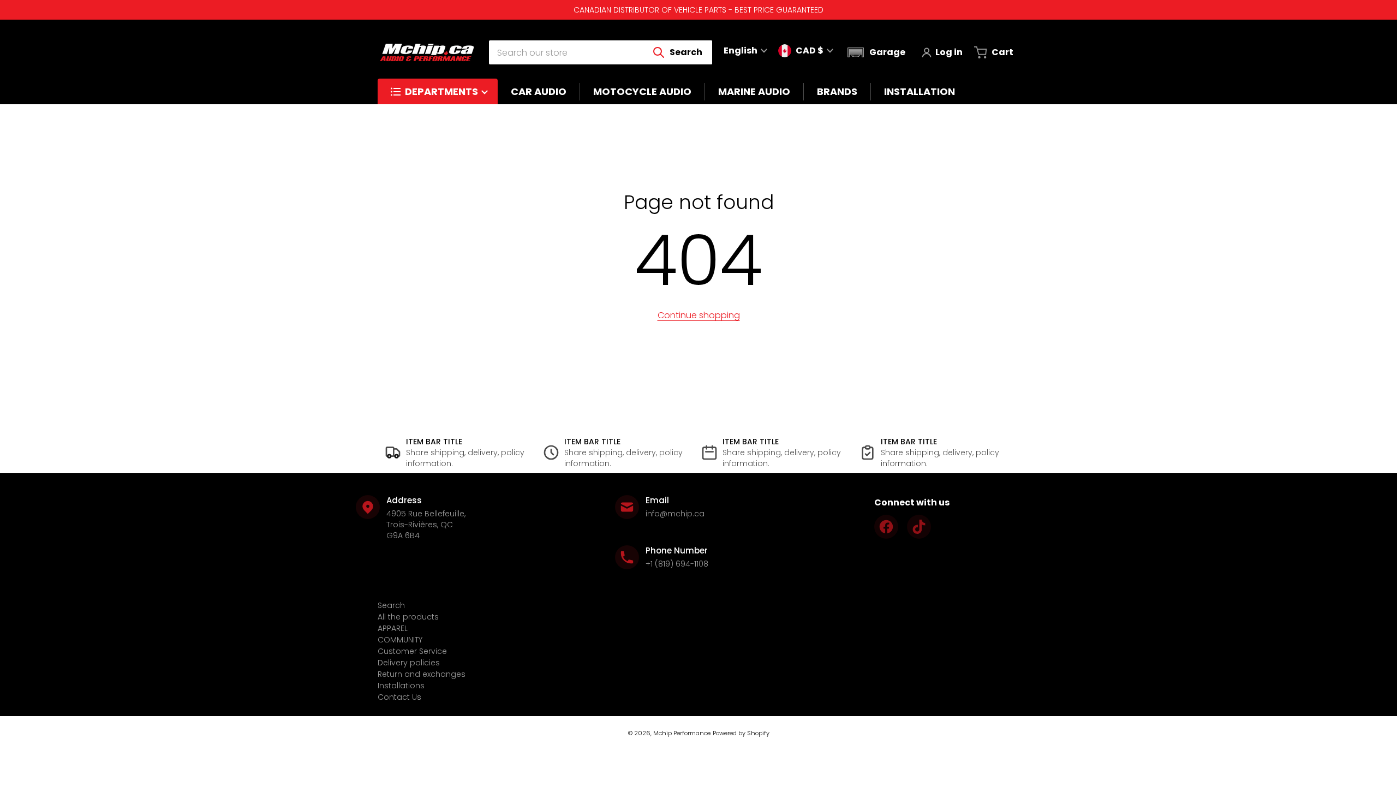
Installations (401, 685)
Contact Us (399, 697)
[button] (875, 52)
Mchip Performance (682, 733)
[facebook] (886, 527)
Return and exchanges (421, 674)
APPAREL (393, 628)
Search (391, 605)
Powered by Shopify (741, 733)
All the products (408, 616)
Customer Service (412, 651)
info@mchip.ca (675, 513)
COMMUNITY (400, 639)
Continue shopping (699, 315)
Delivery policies (409, 662)
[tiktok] (919, 527)
